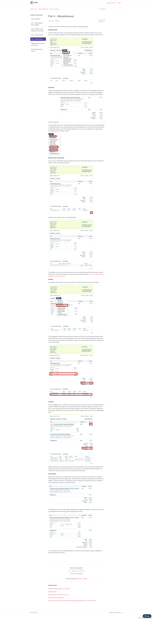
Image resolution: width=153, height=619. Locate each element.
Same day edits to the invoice (36, 50)
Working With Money (43, 9)
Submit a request (111, 3)
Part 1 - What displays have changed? (37, 24)
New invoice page (54, 9)
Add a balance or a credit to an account (58, 594)
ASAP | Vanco (33, 9)
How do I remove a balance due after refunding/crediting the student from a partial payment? (72, 600)
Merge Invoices (52, 591)
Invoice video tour (35, 19)
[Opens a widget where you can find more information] (147, 616)
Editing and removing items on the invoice (38, 44)
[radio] (72, 571)
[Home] (34, 3)
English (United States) (115, 612)
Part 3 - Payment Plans (37, 35)
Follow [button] (101, 20)
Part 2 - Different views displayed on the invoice (37, 30)
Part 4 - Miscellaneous (37, 39)
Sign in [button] (119, 3)
